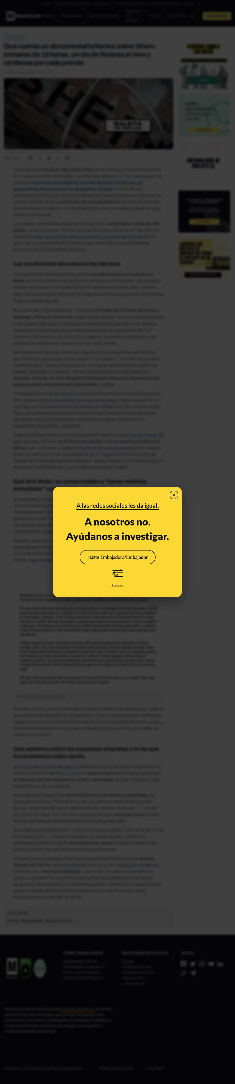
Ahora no (117, 585)
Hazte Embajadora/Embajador (117, 557)
